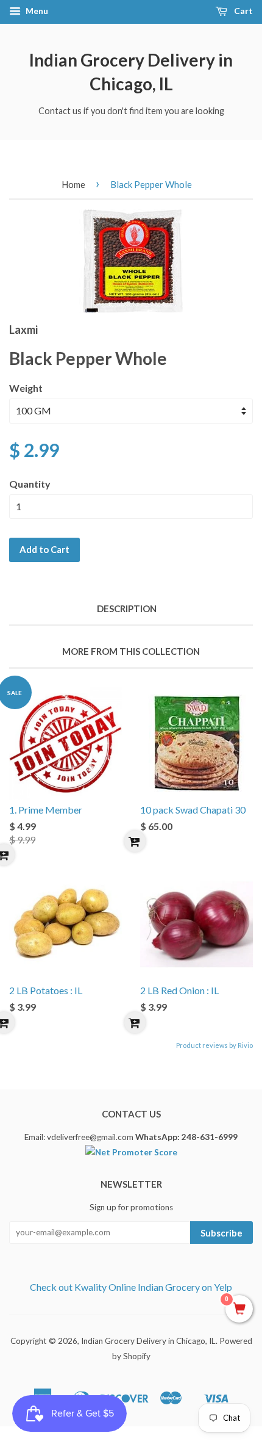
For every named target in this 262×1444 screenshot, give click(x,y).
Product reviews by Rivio (214, 1045)
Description (127, 608)
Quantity (30, 483)
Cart (242, 10)
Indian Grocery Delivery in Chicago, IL (131, 71)
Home (73, 184)
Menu (36, 10)
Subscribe (221, 1232)
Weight (26, 388)
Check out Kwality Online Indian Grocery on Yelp (131, 1287)
